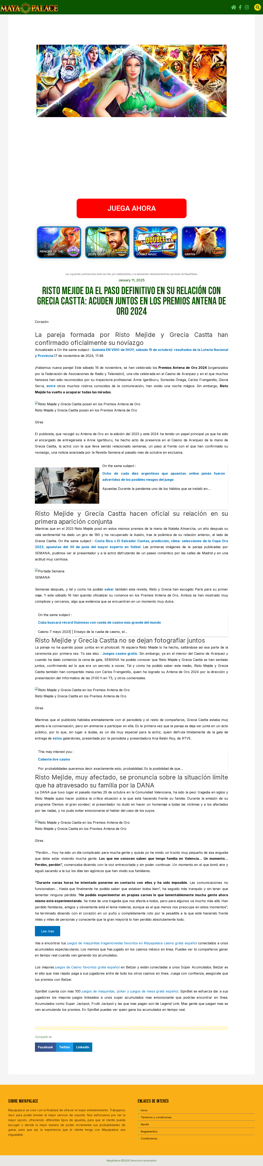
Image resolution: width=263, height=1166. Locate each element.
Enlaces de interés (153, 1101)
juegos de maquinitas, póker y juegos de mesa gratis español (130, 991)
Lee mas (47, 931)
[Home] (233, 7)
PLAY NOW (60, 243)
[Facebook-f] (240, 7)
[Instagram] (246, 7)
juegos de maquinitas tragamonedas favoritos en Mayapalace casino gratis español (132, 943)
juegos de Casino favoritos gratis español (87, 967)
